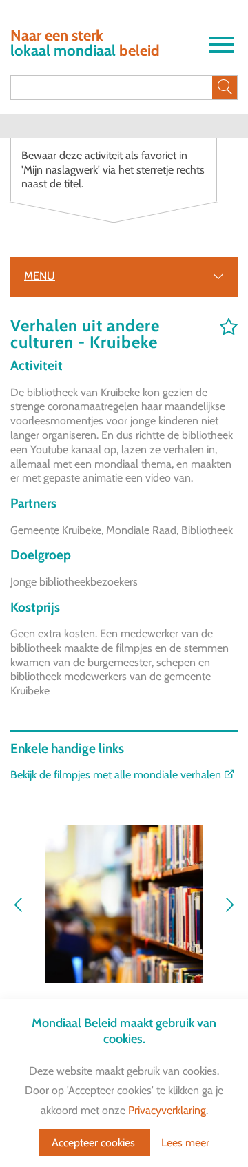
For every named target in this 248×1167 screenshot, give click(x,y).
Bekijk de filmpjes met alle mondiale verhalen (117, 774)
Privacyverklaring (167, 1110)
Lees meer (185, 1142)
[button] (229, 906)
